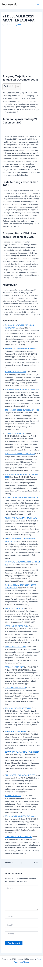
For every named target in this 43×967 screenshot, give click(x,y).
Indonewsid (9, 4)
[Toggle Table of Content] (16, 87)
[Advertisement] (21, 49)
